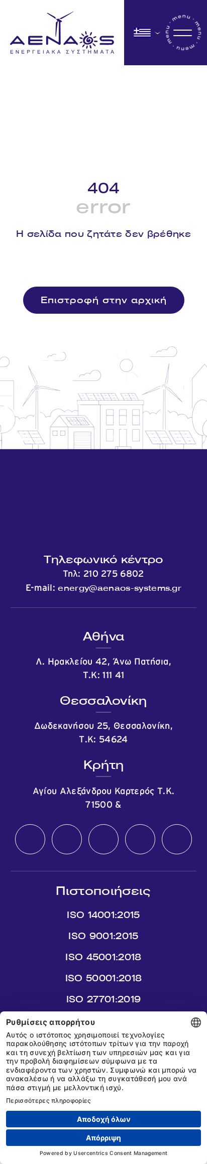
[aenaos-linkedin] (140, 840)
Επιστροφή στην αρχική (104, 300)
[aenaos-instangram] (177, 840)
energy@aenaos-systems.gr (119, 588)
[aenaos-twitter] (67, 840)
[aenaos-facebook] (30, 840)
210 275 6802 (113, 574)
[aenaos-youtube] (103, 840)
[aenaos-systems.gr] (62, 32)
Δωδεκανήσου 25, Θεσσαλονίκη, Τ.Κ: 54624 (103, 733)
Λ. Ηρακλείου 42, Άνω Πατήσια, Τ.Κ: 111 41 (103, 669)
